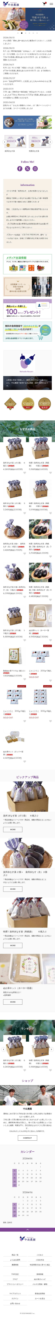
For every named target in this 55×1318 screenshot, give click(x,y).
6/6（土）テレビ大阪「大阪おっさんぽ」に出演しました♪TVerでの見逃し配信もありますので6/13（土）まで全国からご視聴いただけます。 (27, 71)
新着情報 (40, 1274)
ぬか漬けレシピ (40, 1279)
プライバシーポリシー (15, 1284)
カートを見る (40, 1298)
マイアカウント (15, 1293)
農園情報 (15, 1265)
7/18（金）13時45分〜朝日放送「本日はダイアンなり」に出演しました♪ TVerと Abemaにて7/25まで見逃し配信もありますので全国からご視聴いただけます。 (27, 95)
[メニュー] (51, 4)
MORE (12, 829)
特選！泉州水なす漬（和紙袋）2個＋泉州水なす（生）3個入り (40, 547)
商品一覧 (15, 1255)
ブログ (15, 1279)
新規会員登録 (40, 1293)
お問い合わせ (15, 1303)
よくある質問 (15, 1260)
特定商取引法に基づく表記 (40, 1265)
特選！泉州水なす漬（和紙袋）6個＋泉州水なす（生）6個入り (40, 590)
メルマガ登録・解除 (39, 1284)
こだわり (40, 1255)
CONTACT (27, 1138)
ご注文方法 (40, 1260)
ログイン (15, 1298)
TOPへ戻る (27, 1230)
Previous (5, 142)
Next (50, 142)
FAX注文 (15, 1274)
